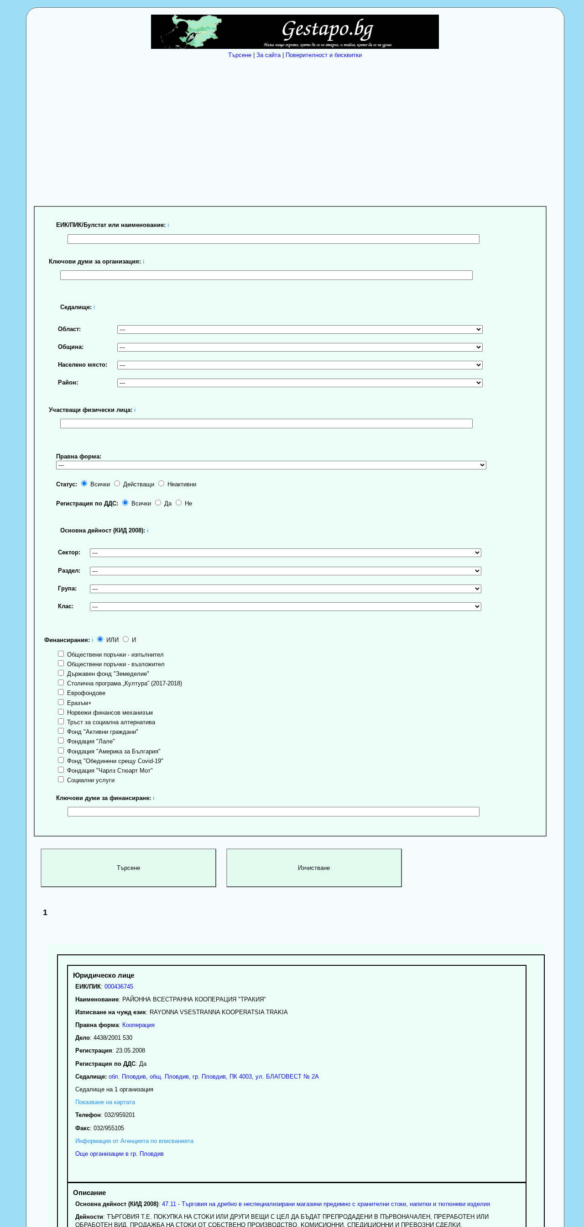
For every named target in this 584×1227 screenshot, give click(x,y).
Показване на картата (105, 1102)
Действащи (137, 484)
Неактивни (181, 484)
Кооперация (138, 1025)
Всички (99, 484)
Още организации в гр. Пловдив (119, 1153)
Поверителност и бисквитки (324, 55)
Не (187, 503)
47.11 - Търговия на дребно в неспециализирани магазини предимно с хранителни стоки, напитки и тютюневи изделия (326, 1204)
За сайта (268, 55)
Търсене (239, 55)
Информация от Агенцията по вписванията (134, 1140)
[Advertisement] (297, 130)
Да (167, 503)
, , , (213, 1076)
